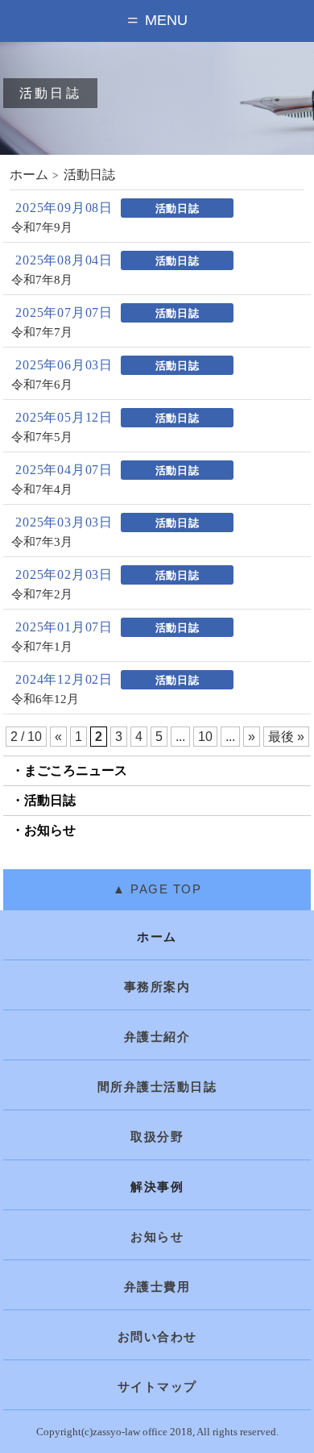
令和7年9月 (41, 228)
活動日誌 (50, 800)
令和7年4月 (41, 490)
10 (205, 736)
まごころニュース (75, 770)
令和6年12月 (45, 699)
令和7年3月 (41, 542)
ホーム (29, 174)
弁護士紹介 (157, 1036)
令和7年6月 (41, 385)
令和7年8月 (41, 280)
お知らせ (50, 830)
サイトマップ (157, 1386)
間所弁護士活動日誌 (157, 1086)
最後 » (286, 736)
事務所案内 (157, 986)
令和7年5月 (41, 437)
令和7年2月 (41, 595)
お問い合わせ (157, 1336)
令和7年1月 (41, 647)
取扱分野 (157, 1136)
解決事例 (157, 1186)
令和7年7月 (41, 333)
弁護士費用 (157, 1286)
